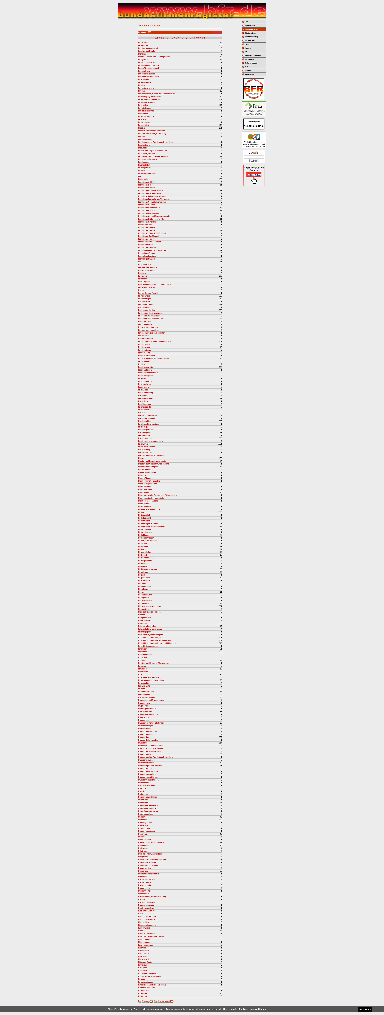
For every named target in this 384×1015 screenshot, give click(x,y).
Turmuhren (142, 993)
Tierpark (141, 575)
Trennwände (143, 803)
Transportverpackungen (148, 780)
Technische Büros (145, 185)
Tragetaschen (144, 703)
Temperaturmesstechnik (148, 330)
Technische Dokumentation (149, 193)
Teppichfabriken (145, 370)
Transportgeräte (145, 754)
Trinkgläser (143, 857)
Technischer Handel (146, 239)
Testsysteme (143, 387)
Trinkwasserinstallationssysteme (152, 860)
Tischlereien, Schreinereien (149, 606)
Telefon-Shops (144, 296)
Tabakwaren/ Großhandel (148, 48)
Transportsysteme (146, 763)
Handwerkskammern (253, 55)
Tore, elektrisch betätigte (148, 677)
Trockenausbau (144, 868)
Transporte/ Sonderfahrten (149, 751)
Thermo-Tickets (145, 478)
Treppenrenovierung (146, 831)
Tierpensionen (144, 578)
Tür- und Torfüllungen (147, 919)
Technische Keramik (147, 210)
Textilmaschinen (145, 421)
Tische (141, 592)
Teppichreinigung (145, 376)
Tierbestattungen (145, 558)
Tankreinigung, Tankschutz (149, 97)
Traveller (142, 791)
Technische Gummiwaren (149, 208)
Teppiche (142, 364)
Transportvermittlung (147, 774)
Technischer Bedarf (146, 230)
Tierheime (142, 563)
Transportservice (145, 760)
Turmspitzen (143, 991)
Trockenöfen (143, 894)
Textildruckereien (145, 398)
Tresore (141, 837)
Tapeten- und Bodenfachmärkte (151, 131)
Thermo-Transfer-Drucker (149, 481)
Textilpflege (143, 427)
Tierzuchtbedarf (145, 586)
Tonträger (142, 660)
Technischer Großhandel (148, 236)
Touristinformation (146, 692)
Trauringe (142, 788)
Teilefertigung (144, 282)
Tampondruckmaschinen (148, 77)
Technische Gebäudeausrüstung (152, 202)
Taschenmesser (145, 139)
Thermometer (144, 492)
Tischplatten (143, 609)
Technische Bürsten (146, 188)
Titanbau (141, 615)
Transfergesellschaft (147, 709)
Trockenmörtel (144, 891)
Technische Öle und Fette (148, 213)
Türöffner (142, 948)
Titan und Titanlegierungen (149, 612)
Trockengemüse (145, 885)
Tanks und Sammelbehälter (149, 99)
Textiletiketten (144, 401)
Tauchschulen (144, 165)
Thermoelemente (145, 487)
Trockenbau (143, 871)
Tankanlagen (143, 80)
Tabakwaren (143, 45)
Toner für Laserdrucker (148, 646)
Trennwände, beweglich (148, 805)
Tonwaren (142, 666)
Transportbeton (144, 737)
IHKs (246, 52)
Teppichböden (144, 361)
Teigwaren (142, 276)
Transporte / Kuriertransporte (150, 746)
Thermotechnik (144, 507)
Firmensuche (250, 25)
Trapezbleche (143, 783)
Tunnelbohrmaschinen (147, 973)
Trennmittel (143, 800)
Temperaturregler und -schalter (151, 333)
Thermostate (143, 504)
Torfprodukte (143, 683)
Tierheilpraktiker (145, 561)
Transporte (142, 743)
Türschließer (143, 951)
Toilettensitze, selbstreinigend (150, 635)
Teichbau (142, 273)
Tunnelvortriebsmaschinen (149, 976)
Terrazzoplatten (144, 384)
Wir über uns (250, 40)
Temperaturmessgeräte (148, 327)
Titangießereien (144, 618)
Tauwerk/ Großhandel (147, 173)
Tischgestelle (143, 598)
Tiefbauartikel (144, 515)
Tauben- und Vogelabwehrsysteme (152, 151)
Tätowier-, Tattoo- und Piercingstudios (154, 57)
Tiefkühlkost (143, 535)
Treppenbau (143, 820)
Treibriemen (143, 794)
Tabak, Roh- (143, 43)
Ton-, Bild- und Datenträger (149, 638)
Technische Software (147, 222)
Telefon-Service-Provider (148, 293)
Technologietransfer (146, 259)
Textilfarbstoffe (144, 407)
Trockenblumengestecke (148, 874)
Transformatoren (145, 712)
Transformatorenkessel (148, 714)
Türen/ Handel (144, 939)
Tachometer (143, 54)
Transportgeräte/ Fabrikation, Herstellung (155, 757)
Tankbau (141, 85)
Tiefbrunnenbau (144, 529)
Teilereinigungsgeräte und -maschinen (154, 284)
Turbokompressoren (146, 988)
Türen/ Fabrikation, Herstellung (151, 936)
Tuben (140, 914)
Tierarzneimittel (144, 552)
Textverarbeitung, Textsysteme (151, 455)
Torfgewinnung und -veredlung (151, 680)
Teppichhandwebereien (148, 373)
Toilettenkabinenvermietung (150, 629)
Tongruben (142, 649)
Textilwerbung (144, 450)
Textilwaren (143, 444)
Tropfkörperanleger (146, 908)
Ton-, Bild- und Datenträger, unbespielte (154, 640)
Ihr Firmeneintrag (251, 37)
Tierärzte (142, 549)
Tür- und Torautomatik (147, 917)
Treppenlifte (143, 825)
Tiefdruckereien (145, 532)
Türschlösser (143, 954)
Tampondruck (144, 71)
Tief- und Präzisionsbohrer (149, 509)
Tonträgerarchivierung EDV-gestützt (153, 663)
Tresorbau (142, 834)
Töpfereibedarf (144, 620)
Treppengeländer (145, 823)
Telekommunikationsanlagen (150, 313)
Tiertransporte (144, 581)
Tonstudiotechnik (145, 655)
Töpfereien (142, 623)
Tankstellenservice (146, 111)
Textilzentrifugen (145, 452)
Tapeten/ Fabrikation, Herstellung (152, 134)
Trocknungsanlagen (146, 902)
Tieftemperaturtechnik (147, 541)
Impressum (249, 70)
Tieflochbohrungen (146, 538)
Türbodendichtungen (147, 925)
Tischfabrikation (145, 595)
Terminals (142, 378)
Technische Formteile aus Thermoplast (154, 199)
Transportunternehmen (148, 771)
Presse (247, 44)
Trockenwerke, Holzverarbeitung (152, 897)
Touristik (141, 689)
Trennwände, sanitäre (147, 808)
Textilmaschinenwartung (148, 424)
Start (246, 22)
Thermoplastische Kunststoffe (151, 498)
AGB (246, 67)
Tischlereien (143, 603)
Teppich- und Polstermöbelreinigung (153, 359)
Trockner (142, 899)
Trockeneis (142, 877)
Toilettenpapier (144, 632)
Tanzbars (142, 119)
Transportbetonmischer (148, 740)
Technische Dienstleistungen (150, 191)
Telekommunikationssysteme (150, 319)
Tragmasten (143, 706)
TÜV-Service (143, 965)
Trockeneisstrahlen (146, 879)
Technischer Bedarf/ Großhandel (152, 233)
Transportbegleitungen (147, 731)
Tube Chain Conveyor (147, 911)
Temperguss (143, 336)
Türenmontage (144, 942)
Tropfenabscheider (146, 905)
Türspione (142, 956)
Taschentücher (144, 145)
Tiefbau (141, 512)
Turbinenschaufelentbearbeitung (152, 985)
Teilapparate (143, 279)
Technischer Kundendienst (149, 242)
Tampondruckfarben (146, 74)
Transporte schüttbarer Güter (150, 749)
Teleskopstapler (145, 322)
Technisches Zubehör (147, 247)
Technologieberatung (147, 256)
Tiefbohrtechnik (144, 518)
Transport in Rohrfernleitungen (151, 723)
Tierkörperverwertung (147, 569)
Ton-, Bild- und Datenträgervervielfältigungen (157, 643)
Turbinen (141, 979)
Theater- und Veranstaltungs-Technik (153, 464)
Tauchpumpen (144, 162)
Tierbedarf (142, 555)
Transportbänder (145, 729)
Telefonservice (144, 307)
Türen (140, 931)
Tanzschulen (143, 125)
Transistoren (143, 717)
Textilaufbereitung (145, 393)
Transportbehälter (145, 734)
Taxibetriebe (143, 179)
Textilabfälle (143, 390)
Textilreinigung (144, 433)
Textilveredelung (145, 438)
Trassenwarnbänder (146, 786)
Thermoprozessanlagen (148, 501)
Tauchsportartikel (145, 168)
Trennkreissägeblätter (147, 797)
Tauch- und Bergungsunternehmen (153, 156)
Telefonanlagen (144, 299)
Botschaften (249, 59)
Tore (140, 675)
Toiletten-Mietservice (147, 626)
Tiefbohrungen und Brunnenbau (151, 526)
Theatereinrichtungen (147, 472)
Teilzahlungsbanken (146, 287)
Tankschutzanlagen (146, 102)
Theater (141, 458)
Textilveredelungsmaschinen (150, 441)
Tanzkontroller (144, 122)
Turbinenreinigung (145, 982)
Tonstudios (142, 652)
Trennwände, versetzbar (148, 811)
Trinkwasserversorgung (148, 865)
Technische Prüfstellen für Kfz (151, 219)
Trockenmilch (144, 888)
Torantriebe (143, 672)
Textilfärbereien (144, 404)
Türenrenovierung (145, 945)
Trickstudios (143, 848)
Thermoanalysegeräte (147, 484)
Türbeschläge (144, 922)
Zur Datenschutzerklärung (252, 1009)
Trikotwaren (143, 851)
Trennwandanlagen (146, 814)
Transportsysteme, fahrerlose (151, 766)
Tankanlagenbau (145, 82)
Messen (248, 48)
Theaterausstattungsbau (148, 467)
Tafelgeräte (143, 60)
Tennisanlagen (144, 347)
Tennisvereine (144, 353)
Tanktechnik (143, 114)
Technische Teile (145, 225)
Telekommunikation (146, 310)
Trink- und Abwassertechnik (150, 854)
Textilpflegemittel (145, 430)
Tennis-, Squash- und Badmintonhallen (154, 341)
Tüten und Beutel (145, 962)
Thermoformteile (145, 489)
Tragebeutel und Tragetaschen (151, 700)
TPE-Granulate (144, 694)
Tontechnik (142, 657)
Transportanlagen (145, 726)
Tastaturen (142, 148)
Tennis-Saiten (144, 344)
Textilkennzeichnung (146, 418)
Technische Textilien (146, 228)
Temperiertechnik (145, 339)
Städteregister (250, 33)
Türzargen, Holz (144, 959)
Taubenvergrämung (146, 154)
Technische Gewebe (146, 205)
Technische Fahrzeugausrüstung (152, 196)
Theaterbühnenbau (146, 470)
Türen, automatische (147, 934)
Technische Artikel (146, 182)
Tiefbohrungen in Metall (148, 524)
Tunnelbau (142, 971)
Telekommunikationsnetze (149, 316)
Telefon (141, 290)
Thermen (142, 475)
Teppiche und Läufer (146, 367)
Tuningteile (142, 968)
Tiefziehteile (143, 546)
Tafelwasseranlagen (146, 62)
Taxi (139, 176)
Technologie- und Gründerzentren (152, 250)
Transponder (143, 720)
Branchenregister (251, 29)
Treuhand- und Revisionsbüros (151, 842)
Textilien (141, 413)
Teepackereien (144, 265)
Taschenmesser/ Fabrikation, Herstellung (155, 142)
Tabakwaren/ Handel (146, 51)
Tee (139, 262)
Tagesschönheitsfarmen (148, 65)
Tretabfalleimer (144, 840)
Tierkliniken (143, 566)
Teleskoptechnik (145, 324)
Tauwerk (141, 171)
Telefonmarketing (145, 304)
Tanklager (142, 91)
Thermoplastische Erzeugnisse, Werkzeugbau (157, 495)
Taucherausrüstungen (147, 159)
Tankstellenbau (144, 108)
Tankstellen (143, 105)
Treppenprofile (144, 828)
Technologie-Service (146, 253)
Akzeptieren (365, 1009)
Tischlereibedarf (145, 601)
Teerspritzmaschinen (147, 270)
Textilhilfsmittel (144, 410)
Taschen (141, 136)
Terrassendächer (145, 381)
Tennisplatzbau (144, 350)
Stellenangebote (251, 63)
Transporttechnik (145, 768)
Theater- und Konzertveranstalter (152, 461)
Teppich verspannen (146, 356)
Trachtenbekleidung (146, 697)
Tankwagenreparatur (147, 117)
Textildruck (142, 396)
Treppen (141, 817)
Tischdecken (143, 589)
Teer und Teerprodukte (147, 267)
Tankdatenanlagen (146, 88)
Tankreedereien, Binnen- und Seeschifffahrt (156, 94)
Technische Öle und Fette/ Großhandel (154, 216)
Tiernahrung (143, 572)
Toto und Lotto (144, 686)
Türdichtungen (144, 928)
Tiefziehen (142, 544)
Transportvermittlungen (148, 777)
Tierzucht (142, 583)
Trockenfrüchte (144, 882)
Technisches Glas (145, 245)
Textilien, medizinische (147, 415)
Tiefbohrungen (144, 521)
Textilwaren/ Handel (146, 447)
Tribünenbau (143, 845)
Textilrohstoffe (144, 435)
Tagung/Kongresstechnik (148, 68)
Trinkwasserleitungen (147, 862)
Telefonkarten (144, 302)
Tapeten (141, 128)
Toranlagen (142, 669)
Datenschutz (250, 74)
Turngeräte (142, 996)
